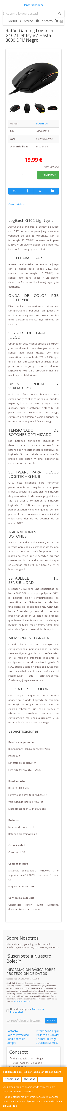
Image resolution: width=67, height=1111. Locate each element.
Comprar (48, 175)
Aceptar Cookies (50, 1079)
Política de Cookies (48, 1035)
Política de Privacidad (22, 1001)
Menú (12, 21)
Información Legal (47, 1031)
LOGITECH (42, 123)
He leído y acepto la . (27, 1010)
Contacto (46, 21)
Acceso (28, 21)
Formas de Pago (46, 1039)
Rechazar (29, 1079)
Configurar (12, 1079)
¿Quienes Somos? (47, 1042)
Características (16, 204)
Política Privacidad (18, 1035)
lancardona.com (33, 5)
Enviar (51, 1020)
